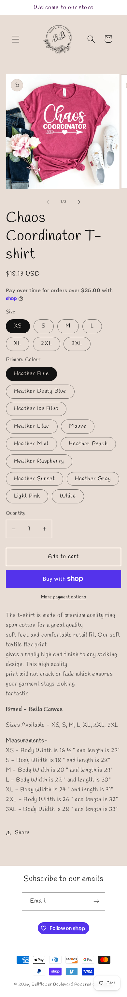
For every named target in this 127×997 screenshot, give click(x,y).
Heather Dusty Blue (40, 391)
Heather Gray (93, 479)
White (68, 496)
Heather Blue (31, 373)
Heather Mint (31, 444)
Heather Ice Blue (36, 408)
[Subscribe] (96, 901)
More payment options (63, 597)
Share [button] (22, 832)
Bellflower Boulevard (52, 984)
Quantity (16, 513)
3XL (77, 343)
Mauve (77, 426)
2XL (46, 343)
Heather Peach (88, 444)
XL (17, 343)
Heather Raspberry (39, 461)
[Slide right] (79, 202)
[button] (15, 39)
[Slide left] (48, 202)
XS (18, 326)
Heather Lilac (31, 426)
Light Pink (27, 496)
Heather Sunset (34, 479)
